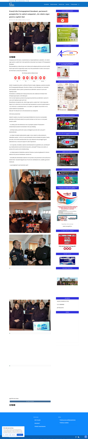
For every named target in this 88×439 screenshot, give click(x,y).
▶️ (62, 20)
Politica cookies (64, 422)
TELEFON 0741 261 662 (67, 224)
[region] (13, 431)
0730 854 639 (12, 0)
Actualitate (46, 4)
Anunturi (67, 4)
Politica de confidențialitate (67, 420)
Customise (6, 434)
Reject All (13, 434)
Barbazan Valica (12, 19)
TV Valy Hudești (74, 4)
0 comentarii (28, 19)
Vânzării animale (53, 4)
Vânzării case (61, 4)
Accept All (20, 434)
